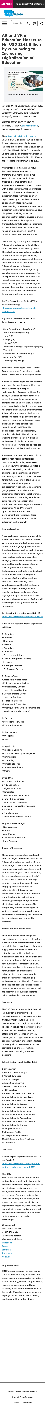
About (11, 1391)
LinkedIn (6, 1249)
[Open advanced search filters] (34, 23)
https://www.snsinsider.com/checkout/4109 (23, 616)
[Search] (28, 23)
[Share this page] (41, 23)
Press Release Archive (26, 1391)
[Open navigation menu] (4, 23)
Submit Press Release (22, 1397)
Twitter (5, 1246)
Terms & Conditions (22, 1402)
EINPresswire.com (29, 125)
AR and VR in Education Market (21, 136)
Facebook (7, 1242)
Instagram (7, 1253)
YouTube (6, 1256)
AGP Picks (7, 4)
